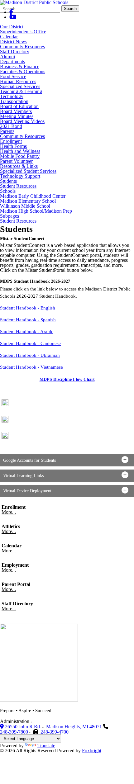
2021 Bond (11, 126)
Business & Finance (19, 66)
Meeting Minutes (16, 116)
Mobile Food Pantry (20, 156)
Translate (46, 745)
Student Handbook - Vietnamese (31, 367)
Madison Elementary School (28, 201)
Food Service (13, 76)
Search (70, 8)
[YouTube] (13, 17)
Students (8, 181)
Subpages (9, 216)
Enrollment (11, 141)
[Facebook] (11, 12)
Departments (12, 61)
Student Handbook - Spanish (28, 319)
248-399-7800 (14, 731)
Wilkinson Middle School (25, 206)
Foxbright (91, 750)
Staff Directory (14, 51)
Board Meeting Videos (22, 121)
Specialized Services (20, 86)
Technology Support (20, 176)
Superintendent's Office (23, 31)
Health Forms (13, 146)
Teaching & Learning (21, 91)
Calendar (9, 36)
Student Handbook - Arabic (26, 331)
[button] (67, 460)
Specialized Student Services (28, 171)
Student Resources (18, 186)
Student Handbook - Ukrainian (30, 355)
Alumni (7, 56)
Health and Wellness (20, 151)
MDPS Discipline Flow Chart (67, 379)
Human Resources (18, 81)
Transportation (14, 101)
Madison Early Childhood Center (32, 196)
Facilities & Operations (22, 71)
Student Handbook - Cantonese (30, 343)
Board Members (16, 111)
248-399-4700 (55, 731)
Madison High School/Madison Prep (36, 211)
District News (13, 41)
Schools (8, 191)
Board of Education (19, 106)
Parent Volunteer (16, 161)
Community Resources (22, 46)
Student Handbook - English (27, 307)
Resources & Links (19, 166)
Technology (11, 96)
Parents (7, 131)
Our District (11, 26)
